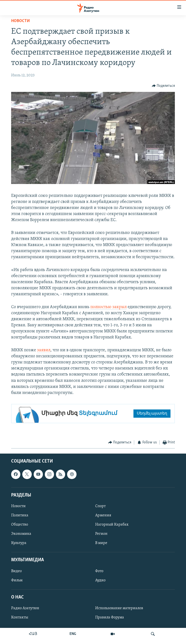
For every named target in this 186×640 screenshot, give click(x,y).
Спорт (100, 506)
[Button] (163, 86)
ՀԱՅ (33, 634)
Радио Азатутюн (25, 608)
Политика (19, 515)
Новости (20, 21)
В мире (101, 543)
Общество (19, 525)
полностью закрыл (108, 307)
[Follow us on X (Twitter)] (26, 474)
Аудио (100, 580)
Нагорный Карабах (111, 525)
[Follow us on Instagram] (49, 474)
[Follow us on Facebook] (15, 474)
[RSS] (60, 474)
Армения (103, 515)
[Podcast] (71, 474)
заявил (43, 350)
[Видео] (112, 634)
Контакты (19, 617)
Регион (101, 534)
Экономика (21, 534)
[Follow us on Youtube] (38, 474)
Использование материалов (119, 608)
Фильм (17, 580)
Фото (99, 571)
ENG (73, 634)
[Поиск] (153, 634)
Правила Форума (109, 617)
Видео (16, 571)
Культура (18, 543)
